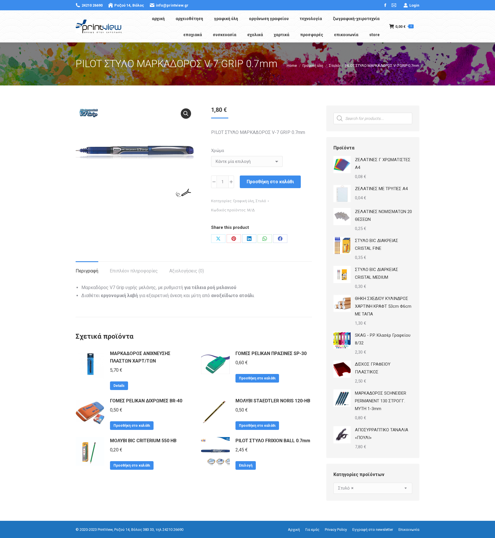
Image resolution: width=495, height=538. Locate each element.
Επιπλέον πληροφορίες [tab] (134, 271)
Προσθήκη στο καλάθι (270, 181)
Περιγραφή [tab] (87, 271)
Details (119, 386)
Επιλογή (245, 465)
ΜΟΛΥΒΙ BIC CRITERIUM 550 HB (143, 440)
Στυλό (261, 201)
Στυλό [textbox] (345, 488)
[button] (186, 113)
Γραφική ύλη (243, 201)
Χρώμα (217, 150)
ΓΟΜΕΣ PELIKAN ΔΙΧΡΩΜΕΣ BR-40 (146, 401)
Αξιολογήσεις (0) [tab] (186, 271)
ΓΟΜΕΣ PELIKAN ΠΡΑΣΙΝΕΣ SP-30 (271, 353)
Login (414, 5)
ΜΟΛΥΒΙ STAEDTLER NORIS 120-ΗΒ (272, 401)
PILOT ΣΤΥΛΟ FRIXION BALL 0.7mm (272, 440)
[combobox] (372, 488)
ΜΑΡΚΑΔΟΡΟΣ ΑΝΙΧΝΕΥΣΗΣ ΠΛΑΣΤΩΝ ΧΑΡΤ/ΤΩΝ (140, 357)
